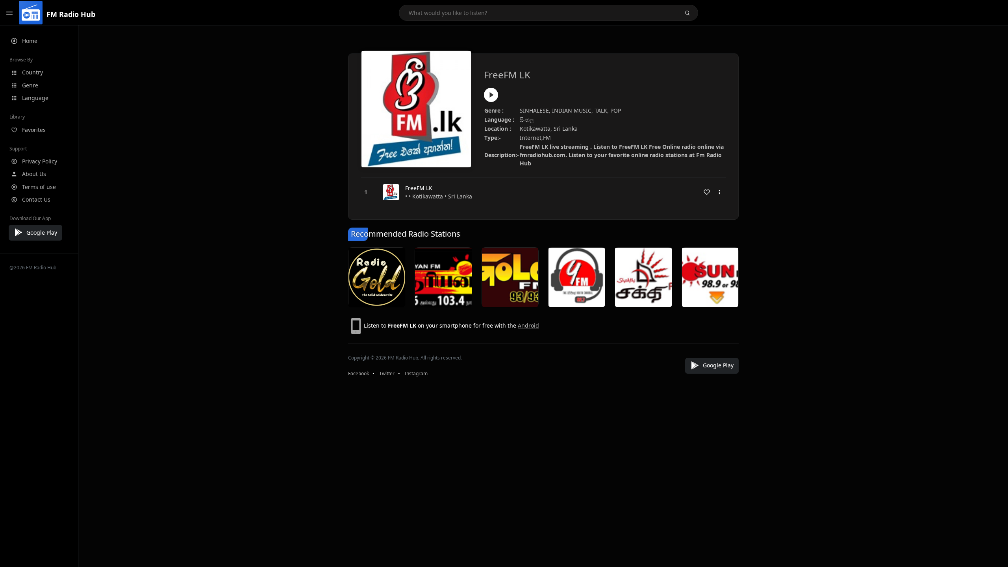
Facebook (358, 373)
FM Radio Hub (70, 14)
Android (528, 325)
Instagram (416, 373)
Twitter (387, 373)
